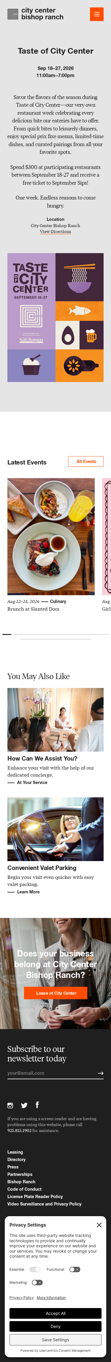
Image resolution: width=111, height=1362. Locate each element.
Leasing (15, 1152)
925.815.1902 (19, 1130)
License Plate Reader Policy (35, 1196)
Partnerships (20, 1174)
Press (13, 1166)
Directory (16, 1159)
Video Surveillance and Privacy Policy (44, 1203)
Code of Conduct (24, 1189)
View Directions (55, 231)
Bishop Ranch (21, 1181)
